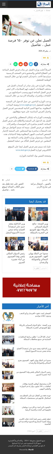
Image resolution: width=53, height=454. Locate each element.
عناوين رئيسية (42, 209)
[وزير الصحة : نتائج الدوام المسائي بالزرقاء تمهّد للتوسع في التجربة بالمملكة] (38, 214)
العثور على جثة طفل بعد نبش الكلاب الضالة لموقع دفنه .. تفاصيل (13, 187)
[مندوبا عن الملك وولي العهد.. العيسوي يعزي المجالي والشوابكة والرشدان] (38, 244)
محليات (44, 239)
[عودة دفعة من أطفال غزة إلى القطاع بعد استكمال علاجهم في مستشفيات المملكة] (8, 398)
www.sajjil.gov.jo (27, 105)
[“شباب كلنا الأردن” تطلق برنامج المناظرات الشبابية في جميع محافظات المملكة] (8, 340)
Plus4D (31, 450)
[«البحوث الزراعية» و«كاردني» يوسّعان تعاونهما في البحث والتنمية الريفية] (8, 410)
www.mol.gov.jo (23, 150)
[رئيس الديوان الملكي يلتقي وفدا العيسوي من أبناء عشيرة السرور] (15, 244)
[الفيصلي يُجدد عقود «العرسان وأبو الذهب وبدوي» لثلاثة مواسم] (8, 316)
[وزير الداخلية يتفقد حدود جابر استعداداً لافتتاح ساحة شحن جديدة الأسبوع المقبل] (15, 214)
